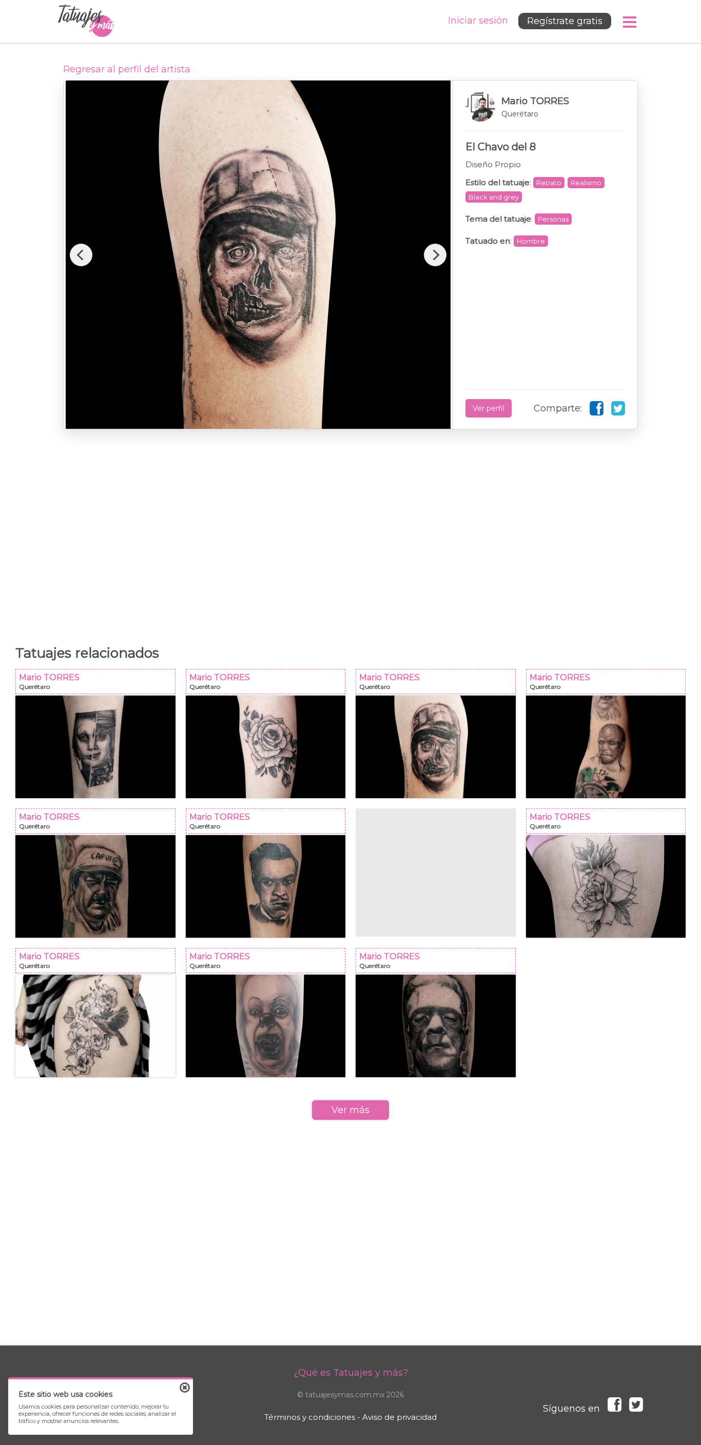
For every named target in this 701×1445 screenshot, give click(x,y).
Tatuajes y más (86, 21)
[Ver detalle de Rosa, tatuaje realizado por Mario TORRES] (606, 886)
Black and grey (494, 197)
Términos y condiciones (309, 1417)
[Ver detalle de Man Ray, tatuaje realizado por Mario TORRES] (266, 747)
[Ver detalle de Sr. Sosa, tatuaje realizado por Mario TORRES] (95, 886)
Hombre (531, 241)
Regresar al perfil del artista (126, 69)
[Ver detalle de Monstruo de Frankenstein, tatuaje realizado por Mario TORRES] (436, 1026)
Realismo (586, 183)
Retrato (548, 183)
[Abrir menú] (630, 22)
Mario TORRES (98, 684)
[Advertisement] (350, 532)
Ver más (350, 1110)
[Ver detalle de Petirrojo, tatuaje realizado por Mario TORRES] (95, 1026)
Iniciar (478, 20)
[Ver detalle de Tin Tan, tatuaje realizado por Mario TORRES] (266, 886)
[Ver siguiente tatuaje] (435, 255)
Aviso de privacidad (399, 1417)
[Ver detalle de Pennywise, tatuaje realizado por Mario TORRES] (266, 1026)
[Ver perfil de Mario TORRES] (545, 106)
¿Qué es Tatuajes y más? (351, 1372)
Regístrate (564, 21)
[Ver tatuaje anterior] (81, 255)
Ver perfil (488, 408)
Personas (553, 219)
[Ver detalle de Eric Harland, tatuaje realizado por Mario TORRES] (606, 747)
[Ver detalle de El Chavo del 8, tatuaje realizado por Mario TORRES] (436, 747)
